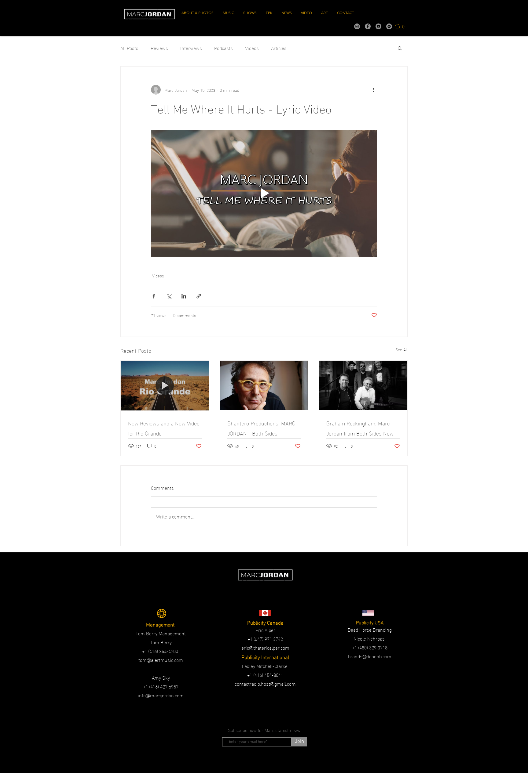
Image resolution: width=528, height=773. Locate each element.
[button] (400, 26)
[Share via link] (199, 296)
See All (401, 349)
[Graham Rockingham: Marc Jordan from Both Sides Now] (363, 385)
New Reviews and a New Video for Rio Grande (164, 428)
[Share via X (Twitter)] (169, 296)
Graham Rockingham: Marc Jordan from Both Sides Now (360, 428)
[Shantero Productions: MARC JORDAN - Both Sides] (264, 385)
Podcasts (223, 48)
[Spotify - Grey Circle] (389, 26)
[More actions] (373, 89)
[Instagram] (357, 26)
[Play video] (264, 193)
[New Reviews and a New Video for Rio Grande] (165, 385)
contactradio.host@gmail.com (265, 683)
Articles (279, 48)
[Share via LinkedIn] (184, 296)
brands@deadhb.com (369, 656)
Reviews (159, 48)
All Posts (129, 48)
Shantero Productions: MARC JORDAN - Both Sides (261, 428)
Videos (252, 48)
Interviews (191, 48)
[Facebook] (368, 26)
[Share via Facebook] (154, 296)
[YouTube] (378, 26)
